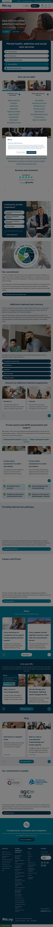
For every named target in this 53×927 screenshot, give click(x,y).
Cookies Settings (21, 152)
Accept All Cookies (31, 152)
